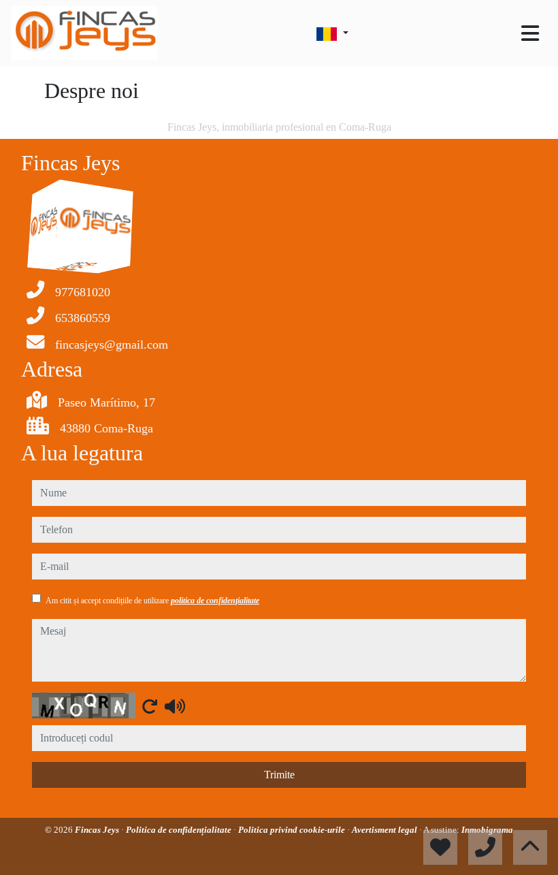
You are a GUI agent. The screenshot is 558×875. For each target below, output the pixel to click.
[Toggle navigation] (530, 33)
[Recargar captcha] (150, 706)
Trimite (279, 774)
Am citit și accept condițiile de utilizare (152, 600)
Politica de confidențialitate (179, 830)
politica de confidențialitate (215, 600)
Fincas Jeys (98, 830)
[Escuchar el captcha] (175, 706)
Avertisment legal (385, 830)
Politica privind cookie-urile (292, 830)
